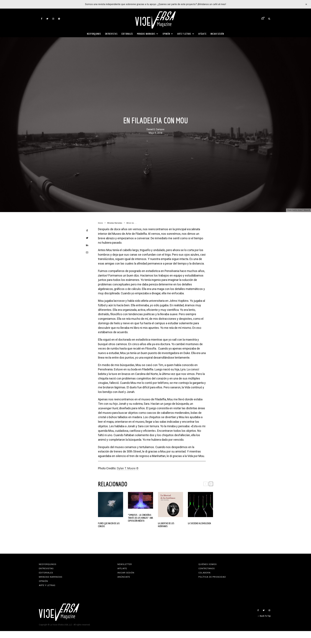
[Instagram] (53, 19)
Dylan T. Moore (126, 468)
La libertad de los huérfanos (166, 525)
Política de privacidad (212, 577)
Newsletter (124, 564)
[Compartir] (87, 230)
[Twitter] (47, 19)
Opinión (166, 33)
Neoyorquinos (94, 33)
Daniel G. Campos (155, 129)
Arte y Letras (184, 33)
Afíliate (202, 33)
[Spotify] (59, 19)
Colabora (204, 572)
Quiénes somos (207, 564)
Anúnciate (123, 577)
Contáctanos (206, 568)
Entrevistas (111, 33)
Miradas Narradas (146, 33)
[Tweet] (87, 238)
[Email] (87, 252)
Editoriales (127, 33)
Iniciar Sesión (217, 33)
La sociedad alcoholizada (199, 523)
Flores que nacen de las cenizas (109, 525)
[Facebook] (41, 19)
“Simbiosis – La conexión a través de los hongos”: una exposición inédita (140, 518)
